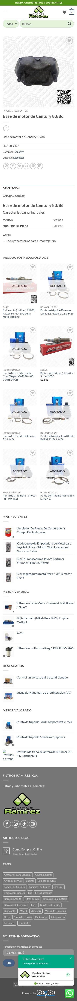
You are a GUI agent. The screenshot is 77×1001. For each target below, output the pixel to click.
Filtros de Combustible (55, 898)
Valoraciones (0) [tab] (14, 195)
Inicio (7, 110)
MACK (23, 910)
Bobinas (30, 880)
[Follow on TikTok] (24, 824)
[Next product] (6, 128)
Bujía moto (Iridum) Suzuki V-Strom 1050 (57, 375)
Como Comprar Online (27, 849)
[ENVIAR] (69, 23)
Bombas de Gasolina (15, 886)
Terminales (24, 923)
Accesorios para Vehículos (18, 874)
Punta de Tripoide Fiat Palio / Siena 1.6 (57, 497)
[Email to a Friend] (26, 166)
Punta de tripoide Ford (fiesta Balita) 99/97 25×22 (57, 438)
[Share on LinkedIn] (40, 166)
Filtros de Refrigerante (16, 904)
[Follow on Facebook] (7, 824)
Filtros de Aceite (12, 898)
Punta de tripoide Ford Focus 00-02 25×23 (20, 497)
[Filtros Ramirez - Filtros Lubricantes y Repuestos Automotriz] (38, 12)
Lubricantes (10, 910)
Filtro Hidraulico (43, 892)
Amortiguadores (43, 874)
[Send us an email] (33, 824)
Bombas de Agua (47, 880)
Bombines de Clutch (39, 886)
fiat (30, 892)
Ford (33, 904)
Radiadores (41, 917)
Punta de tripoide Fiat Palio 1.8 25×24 (19, 438)
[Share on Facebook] (13, 166)
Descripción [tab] (11, 188)
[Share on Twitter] (20, 166)
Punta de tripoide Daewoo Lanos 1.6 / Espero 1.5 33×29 (56, 312)
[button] (5, 12)
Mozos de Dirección (55, 910)
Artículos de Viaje (13, 880)
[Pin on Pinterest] (33, 166)
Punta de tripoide (22, 917)
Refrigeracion (57, 917)
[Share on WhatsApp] (6, 166)
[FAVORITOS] (64, 12)
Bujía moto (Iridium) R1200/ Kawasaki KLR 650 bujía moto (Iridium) (19, 313)
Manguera (35, 910)
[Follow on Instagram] (16, 824)
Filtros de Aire (32, 898)
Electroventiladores (14, 892)
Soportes (21, 110)
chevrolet (58, 886)
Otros (7, 917)
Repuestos (18, 157)
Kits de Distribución (49, 904)
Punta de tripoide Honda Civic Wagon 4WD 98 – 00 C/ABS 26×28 (18, 376)
